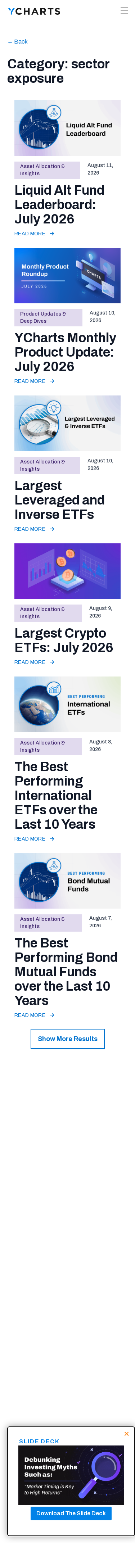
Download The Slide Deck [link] (71, 1513)
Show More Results (68, 1038)
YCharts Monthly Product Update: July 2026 (65, 352)
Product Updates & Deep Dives (43, 317)
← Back (17, 42)
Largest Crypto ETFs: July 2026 (63, 640)
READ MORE (30, 233)
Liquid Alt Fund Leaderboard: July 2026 (59, 204)
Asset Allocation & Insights (42, 170)
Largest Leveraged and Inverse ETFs (59, 500)
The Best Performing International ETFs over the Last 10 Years (56, 796)
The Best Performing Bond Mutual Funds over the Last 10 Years (66, 972)
